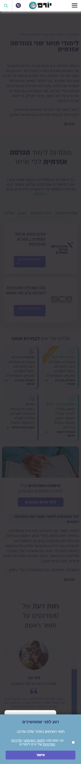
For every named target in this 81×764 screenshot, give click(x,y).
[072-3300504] (18, 5)
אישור (40, 755)
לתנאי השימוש (34, 740)
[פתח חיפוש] (6, 5)
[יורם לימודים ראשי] (40, 8)
